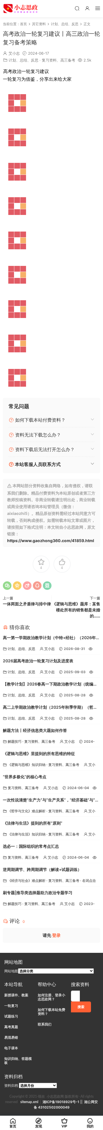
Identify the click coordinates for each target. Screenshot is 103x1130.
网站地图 (11, 971)
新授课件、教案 (16, 995)
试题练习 (11, 1016)
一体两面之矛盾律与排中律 (27, 603)
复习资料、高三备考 (58, 60)
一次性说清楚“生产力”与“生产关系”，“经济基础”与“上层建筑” (51, 800)
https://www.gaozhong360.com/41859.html (50, 540)
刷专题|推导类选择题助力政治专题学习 (37, 892)
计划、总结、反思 (23, 60)
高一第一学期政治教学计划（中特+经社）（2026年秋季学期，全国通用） (51, 638)
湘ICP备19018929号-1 (61, 1102)
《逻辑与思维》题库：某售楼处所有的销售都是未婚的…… (76, 609)
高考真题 (11, 1027)
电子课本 (11, 1048)
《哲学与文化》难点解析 (26, 811)
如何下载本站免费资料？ (51, 1011)
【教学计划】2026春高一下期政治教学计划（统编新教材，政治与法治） (50, 684)
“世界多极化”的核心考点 (24, 776)
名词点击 (89, 880)
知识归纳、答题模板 (18, 1060)
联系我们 (45, 1024)
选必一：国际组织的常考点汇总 (31, 846)
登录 (56, 935)
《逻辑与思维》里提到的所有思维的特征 (39, 753)
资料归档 (11, 1085)
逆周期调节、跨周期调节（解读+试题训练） (42, 869)
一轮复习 (11, 1005)
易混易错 (11, 1037)
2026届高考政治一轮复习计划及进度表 (38, 660)
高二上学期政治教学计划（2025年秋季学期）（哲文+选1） (50, 708)
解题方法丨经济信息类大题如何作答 (35, 730)
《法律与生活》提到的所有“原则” (32, 823)
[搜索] (77, 8)
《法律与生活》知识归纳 (26, 834)
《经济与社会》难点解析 (26, 880)
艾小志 (14, 53)
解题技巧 (14, 741)
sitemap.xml (29, 1102)
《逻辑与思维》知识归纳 (26, 764)
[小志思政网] (21, 8)
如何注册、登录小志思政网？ (51, 997)
